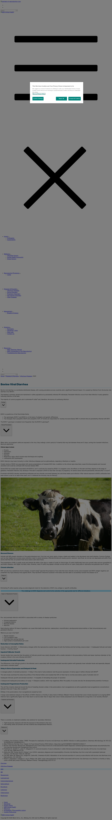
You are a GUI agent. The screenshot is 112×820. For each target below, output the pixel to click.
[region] (56, 92)
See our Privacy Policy (39, 94)
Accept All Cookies (74, 98)
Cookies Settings (38, 98)
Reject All (61, 98)
